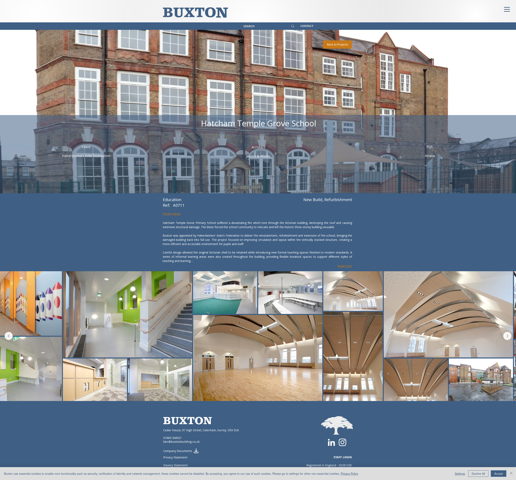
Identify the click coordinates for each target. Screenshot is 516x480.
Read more (345, 266)
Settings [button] (460, 474)
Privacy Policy (349, 474)
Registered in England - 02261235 (329, 465)
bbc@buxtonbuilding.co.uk (181, 442)
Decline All (478, 474)
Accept (498, 474)
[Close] (511, 473)
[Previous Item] (9, 336)
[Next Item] (507, 336)
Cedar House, (172, 430)
